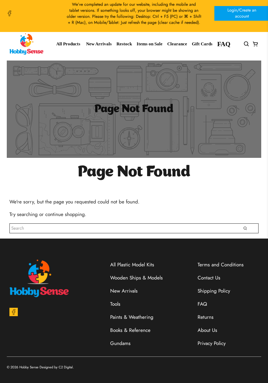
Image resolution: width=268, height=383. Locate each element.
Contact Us (209, 277)
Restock (124, 43)
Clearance (177, 43)
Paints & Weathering (131, 317)
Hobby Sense (28, 367)
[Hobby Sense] (26, 44)
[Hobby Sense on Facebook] (9, 13)
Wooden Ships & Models (136, 277)
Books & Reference (130, 330)
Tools (115, 304)
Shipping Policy (214, 290)
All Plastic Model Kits (132, 264)
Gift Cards (202, 43)
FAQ (223, 43)
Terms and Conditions (221, 264)
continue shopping (65, 214)
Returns (206, 317)
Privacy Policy (212, 343)
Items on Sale (150, 43)
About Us (207, 330)
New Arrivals (99, 43)
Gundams (120, 343)
